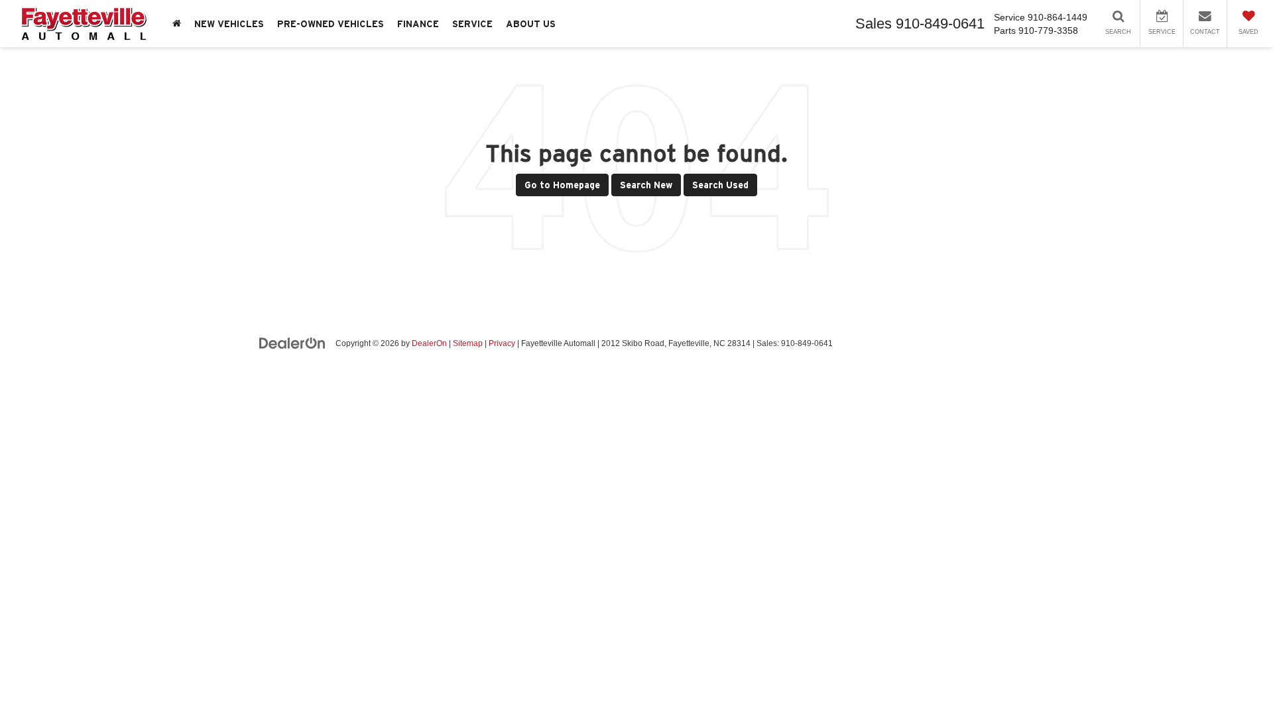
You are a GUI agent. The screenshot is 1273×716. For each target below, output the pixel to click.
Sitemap (468, 343)
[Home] (177, 23)
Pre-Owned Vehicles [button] (330, 24)
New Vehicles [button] (229, 24)
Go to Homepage (562, 185)
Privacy (502, 343)
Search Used (720, 185)
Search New (646, 185)
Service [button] (472, 24)
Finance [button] (418, 24)
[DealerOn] (292, 342)
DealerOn (429, 343)
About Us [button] (531, 24)
